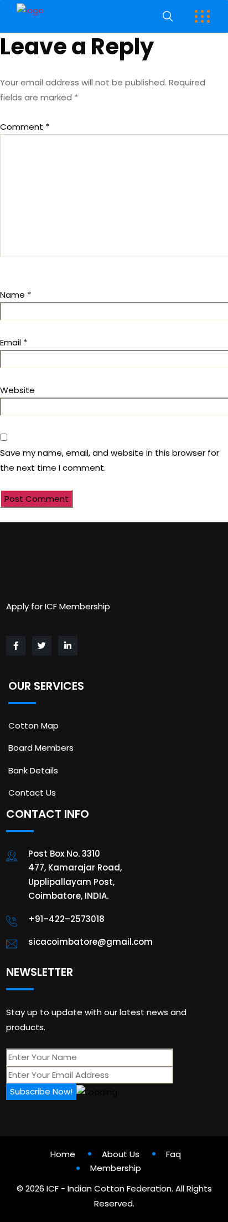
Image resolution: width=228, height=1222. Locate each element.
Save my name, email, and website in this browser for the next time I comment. (109, 460)
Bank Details (33, 770)
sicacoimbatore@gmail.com (90, 942)
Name (15, 295)
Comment (24, 127)
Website (17, 390)
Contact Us (32, 792)
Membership (115, 1168)
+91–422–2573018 (66, 919)
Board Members (41, 747)
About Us (120, 1154)
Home (62, 1154)
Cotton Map (33, 725)
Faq (173, 1154)
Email (13, 342)
